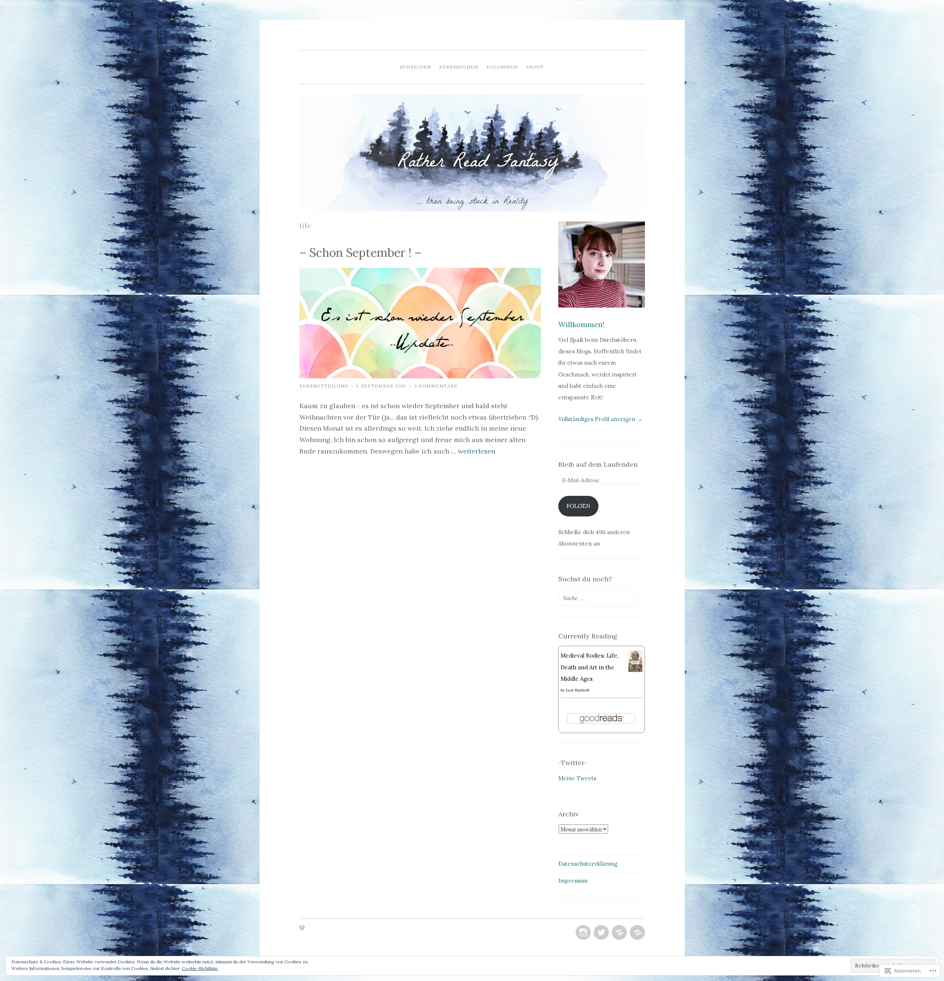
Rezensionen (458, 67)
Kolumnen (502, 67)
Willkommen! (581, 324)
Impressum (573, 880)
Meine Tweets (577, 778)
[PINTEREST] (636, 932)
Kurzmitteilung (323, 386)
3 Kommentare (436, 386)
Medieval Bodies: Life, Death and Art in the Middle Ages (589, 667)
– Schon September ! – (360, 252)
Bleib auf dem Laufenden (598, 464)
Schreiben (415, 67)
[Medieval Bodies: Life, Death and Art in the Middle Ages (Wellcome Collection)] (635, 669)
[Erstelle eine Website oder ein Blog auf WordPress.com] (302, 928)
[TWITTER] (600, 932)
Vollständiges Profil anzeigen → (600, 419)
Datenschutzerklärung (587, 863)
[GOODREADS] (618, 932)
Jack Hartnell (577, 690)
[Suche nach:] (596, 598)
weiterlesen (476, 451)
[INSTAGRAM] (582, 932)
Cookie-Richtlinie (200, 968)
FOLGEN (578, 505)
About (535, 67)
